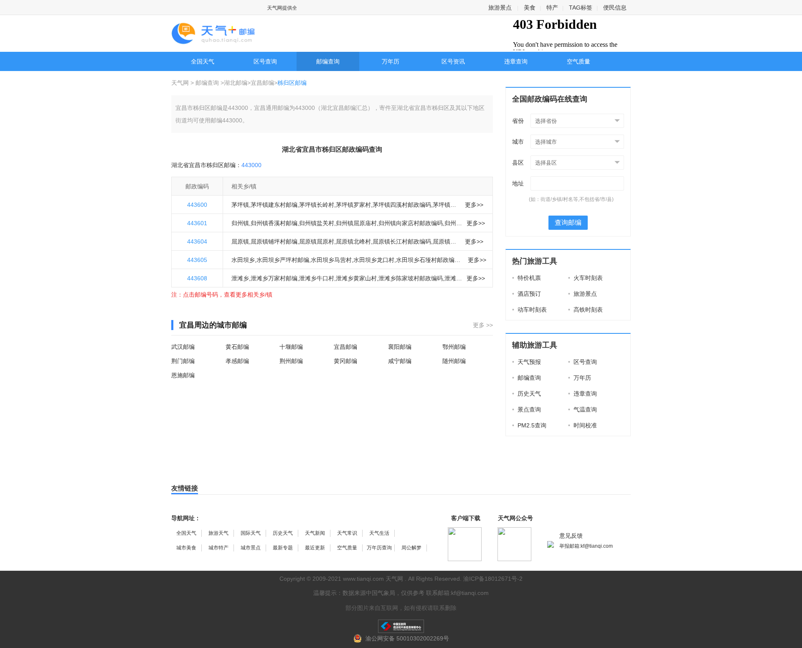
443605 (197, 260)
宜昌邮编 (262, 82)
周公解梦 (411, 548)
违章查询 (516, 61)
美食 (530, 7)
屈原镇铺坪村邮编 (274, 241)
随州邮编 (454, 361)
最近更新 (315, 548)
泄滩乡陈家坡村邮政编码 (410, 278)
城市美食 (186, 548)
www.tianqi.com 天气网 (373, 578)
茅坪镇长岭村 (316, 204)
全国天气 (202, 61)
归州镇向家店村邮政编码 (410, 223)
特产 (552, 7)
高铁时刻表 (585, 309)
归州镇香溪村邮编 (274, 223)
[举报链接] (401, 626)
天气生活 (379, 533)
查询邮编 (568, 222)
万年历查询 (379, 548)
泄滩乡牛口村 (316, 278)
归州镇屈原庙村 (356, 223)
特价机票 (526, 277)
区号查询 (265, 61)
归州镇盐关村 (316, 223)
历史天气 (526, 393)
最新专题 (283, 548)
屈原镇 (240, 241)
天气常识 (347, 533)
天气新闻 (315, 533)
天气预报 (526, 361)
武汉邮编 (183, 346)
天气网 (180, 82)
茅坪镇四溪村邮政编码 (402, 204)
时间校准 (582, 425)
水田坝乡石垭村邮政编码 (428, 260)
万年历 (390, 61)
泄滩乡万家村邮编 (274, 278)
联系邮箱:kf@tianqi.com (457, 593)
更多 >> (483, 325)
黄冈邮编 (345, 361)
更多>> (474, 204)
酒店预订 (526, 293)
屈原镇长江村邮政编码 (402, 241)
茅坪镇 (240, 204)
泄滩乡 (240, 278)
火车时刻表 (585, 277)
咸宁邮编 (399, 361)
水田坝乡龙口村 (373, 260)
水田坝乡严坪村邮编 (282, 260)
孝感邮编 (237, 361)
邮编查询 (328, 61)
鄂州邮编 (454, 346)
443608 (197, 278)
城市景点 (251, 548)
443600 (197, 204)
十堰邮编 (291, 346)
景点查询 (526, 409)
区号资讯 (453, 61)
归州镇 (240, 223)
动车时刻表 (529, 309)
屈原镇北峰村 (353, 241)
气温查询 (582, 409)
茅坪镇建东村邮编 (274, 204)
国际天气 (251, 533)
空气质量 (578, 61)
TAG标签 (580, 7)
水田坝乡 (243, 260)
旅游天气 (218, 533)
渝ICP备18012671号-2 (493, 578)
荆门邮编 (183, 361)
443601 (197, 223)
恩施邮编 (183, 375)
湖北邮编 (235, 82)
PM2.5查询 (529, 425)
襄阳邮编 (399, 346)
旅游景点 (500, 7)
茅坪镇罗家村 (353, 204)
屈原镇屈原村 (316, 241)
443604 (197, 241)
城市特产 (218, 548)
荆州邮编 (291, 361)
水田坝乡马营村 (331, 260)
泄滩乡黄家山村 (356, 278)
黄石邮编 (237, 346)
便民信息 (615, 7)
